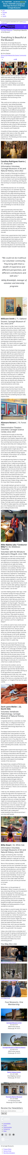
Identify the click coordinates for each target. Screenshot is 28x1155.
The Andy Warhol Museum (14, 1097)
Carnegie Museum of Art (14, 1023)
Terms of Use (7, 1151)
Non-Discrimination (9, 1153)
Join (3, 10)
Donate (4, 12)
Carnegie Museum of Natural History (14, 1047)
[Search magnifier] (26, 19)
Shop (4, 1131)
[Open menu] (25, 26)
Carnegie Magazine (6, 30)
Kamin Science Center (14, 1072)
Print (2, 57)
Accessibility (6, 1123)
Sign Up (4, 1113)
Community (22, 55)
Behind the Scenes (13, 55)
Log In (4, 16)
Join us (22, 2)
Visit (3, 14)
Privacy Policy (7, 1149)
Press (5, 1125)
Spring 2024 (4, 55)
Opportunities (7, 1127)
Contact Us (6, 1129)
